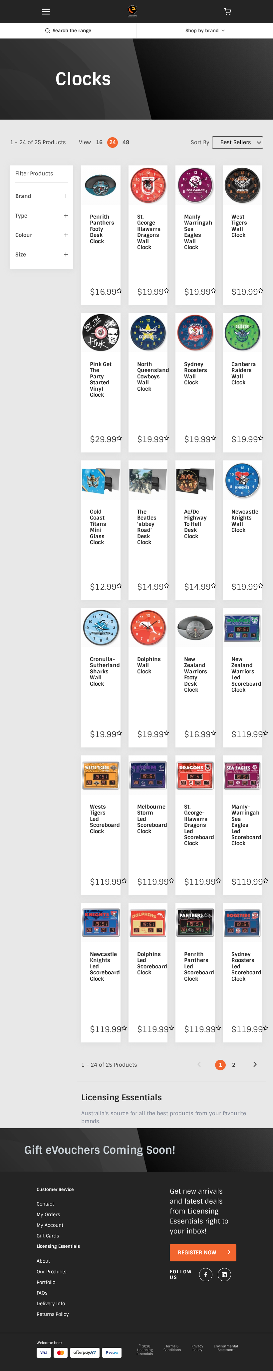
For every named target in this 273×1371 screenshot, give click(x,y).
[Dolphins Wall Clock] (148, 627)
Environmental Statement (226, 1348)
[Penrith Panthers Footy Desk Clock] (101, 185)
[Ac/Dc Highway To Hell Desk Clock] (195, 480)
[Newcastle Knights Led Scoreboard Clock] (101, 922)
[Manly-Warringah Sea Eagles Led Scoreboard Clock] (242, 775)
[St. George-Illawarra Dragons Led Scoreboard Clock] (195, 775)
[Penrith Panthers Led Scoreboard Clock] (195, 922)
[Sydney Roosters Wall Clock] (195, 332)
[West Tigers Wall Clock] (242, 185)
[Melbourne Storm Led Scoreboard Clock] (148, 775)
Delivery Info (51, 1304)
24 (112, 142)
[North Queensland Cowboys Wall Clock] (148, 332)
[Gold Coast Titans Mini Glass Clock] (101, 480)
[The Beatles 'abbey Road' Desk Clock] (148, 480)
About (43, 1261)
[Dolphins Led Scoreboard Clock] (148, 922)
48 (126, 142)
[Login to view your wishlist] (119, 290)
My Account (50, 1225)
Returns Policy (53, 1314)
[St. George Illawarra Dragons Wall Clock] (148, 185)
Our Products (51, 1272)
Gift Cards (48, 1236)
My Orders (48, 1215)
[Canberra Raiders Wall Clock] (242, 332)
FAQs (42, 1293)
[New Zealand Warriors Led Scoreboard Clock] (242, 627)
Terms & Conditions (172, 1348)
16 (99, 142)
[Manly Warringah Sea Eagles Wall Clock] (195, 185)
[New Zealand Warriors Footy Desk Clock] (195, 627)
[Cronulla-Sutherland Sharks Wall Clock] (101, 627)
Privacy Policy (197, 1348)
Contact (45, 1204)
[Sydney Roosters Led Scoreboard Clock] (242, 922)
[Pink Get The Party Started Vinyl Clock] (101, 332)
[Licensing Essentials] (132, 11)
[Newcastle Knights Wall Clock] (242, 480)
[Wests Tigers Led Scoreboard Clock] (101, 775)
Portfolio (46, 1282)
